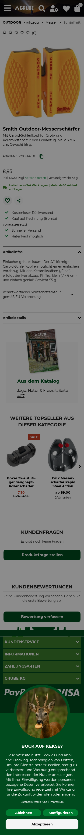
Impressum (57, 801)
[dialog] (42, 417)
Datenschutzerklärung (34, 801)
